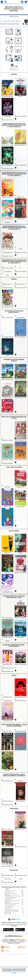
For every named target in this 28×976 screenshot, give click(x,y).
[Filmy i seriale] (18, 44)
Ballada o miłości (8, 912)
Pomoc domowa (8, 913)
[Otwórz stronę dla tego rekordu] (8, 88)
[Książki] (9, 35)
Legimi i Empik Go (8, 891)
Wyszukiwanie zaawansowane (7, 23)
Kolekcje (17, 23)
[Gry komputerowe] (18, 53)
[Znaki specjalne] (26, 24)
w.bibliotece (13, 940)
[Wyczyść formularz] (23, 24)
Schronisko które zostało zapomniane (11, 909)
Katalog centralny (14, 16)
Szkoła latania (7, 894)
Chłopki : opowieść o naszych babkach (12, 903)
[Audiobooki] (9, 44)
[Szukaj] (26, 21)
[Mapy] (14, 70)
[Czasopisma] (18, 35)
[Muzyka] (9, 53)
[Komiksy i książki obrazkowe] (18, 61)
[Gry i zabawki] (9, 61)
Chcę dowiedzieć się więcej (9, 971)
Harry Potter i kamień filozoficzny (10, 893)
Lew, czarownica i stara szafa (10, 890)
